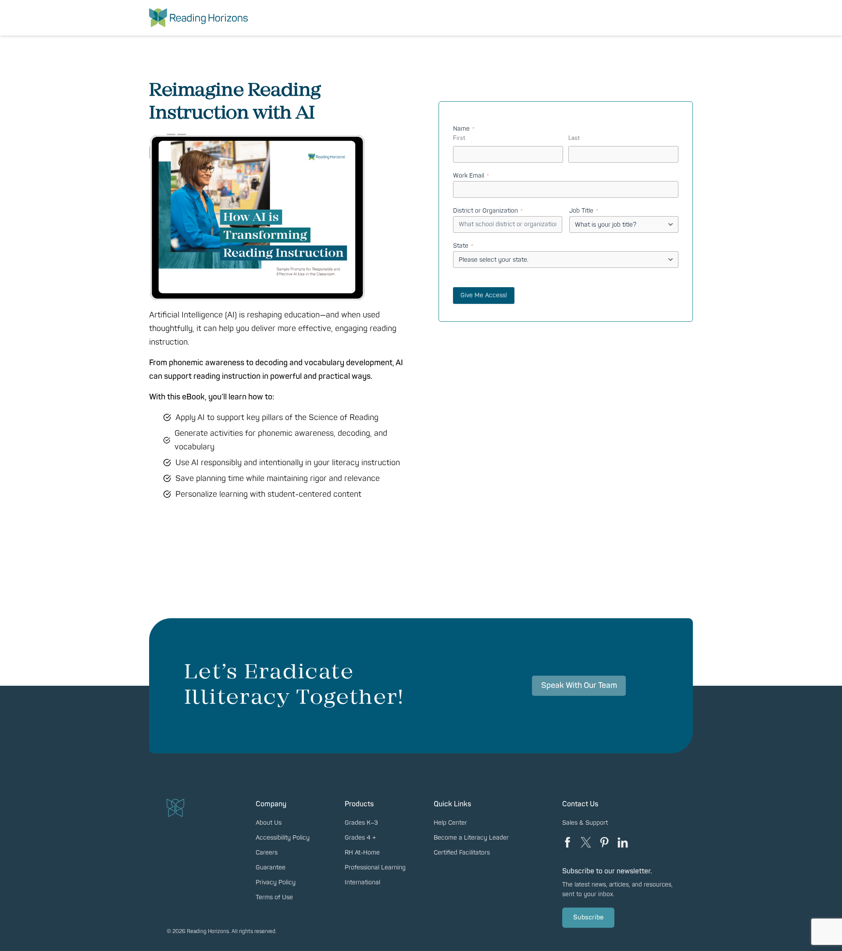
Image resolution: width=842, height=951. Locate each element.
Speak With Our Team (579, 685)
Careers (267, 852)
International (362, 882)
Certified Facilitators (462, 852)
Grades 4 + (360, 837)
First (459, 138)
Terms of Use (274, 897)
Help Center (450, 822)
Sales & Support (585, 822)
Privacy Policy (276, 882)
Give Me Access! (483, 295)
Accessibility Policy (283, 837)
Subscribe (588, 917)
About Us (269, 822)
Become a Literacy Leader (471, 837)
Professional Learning (375, 867)
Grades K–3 (361, 822)
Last (574, 138)
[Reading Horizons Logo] (198, 17)
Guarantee (270, 867)
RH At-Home (362, 852)
